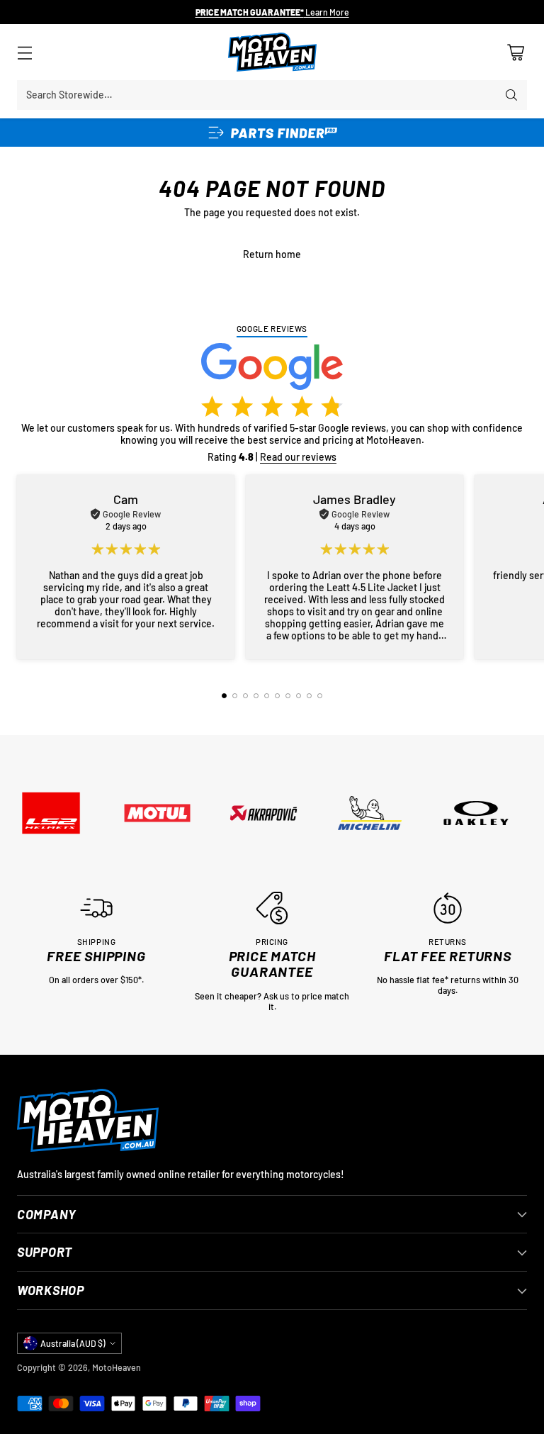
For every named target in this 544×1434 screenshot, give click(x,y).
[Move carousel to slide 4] (256, 695)
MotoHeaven (116, 1367)
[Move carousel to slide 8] (298, 695)
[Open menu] (24, 52)
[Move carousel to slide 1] (224, 695)
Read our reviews (298, 457)
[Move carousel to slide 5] (266, 695)
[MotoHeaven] (272, 52)
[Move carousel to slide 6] (277, 695)
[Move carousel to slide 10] (319, 695)
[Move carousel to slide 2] (234, 695)
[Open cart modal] (515, 52)
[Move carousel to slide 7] (287, 695)
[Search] (511, 95)
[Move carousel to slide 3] (245, 695)
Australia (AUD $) (73, 1343)
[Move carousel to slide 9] (309, 695)
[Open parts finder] (272, 132)
